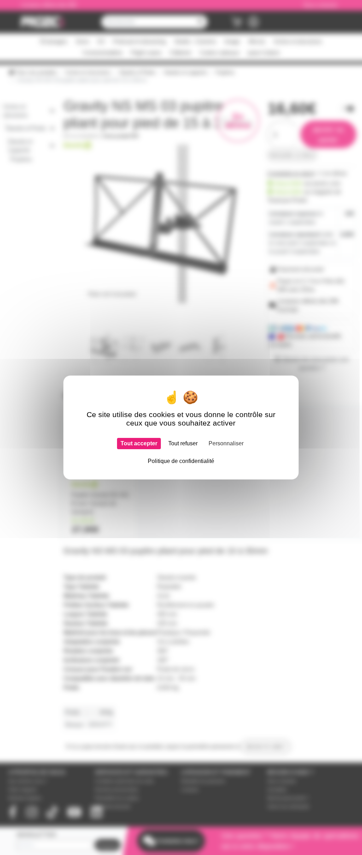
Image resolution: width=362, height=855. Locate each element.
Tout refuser (183, 443)
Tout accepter (139, 443)
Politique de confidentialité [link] (181, 461)
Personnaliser (226, 443)
